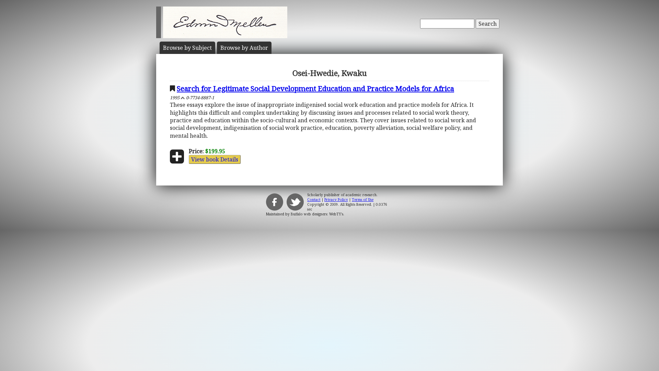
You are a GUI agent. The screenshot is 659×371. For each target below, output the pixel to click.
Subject (187, 47)
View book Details (214, 159)
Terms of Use (362, 199)
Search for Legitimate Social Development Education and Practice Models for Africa (315, 88)
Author (244, 47)
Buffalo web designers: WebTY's (317, 214)
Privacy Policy (336, 199)
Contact (314, 199)
